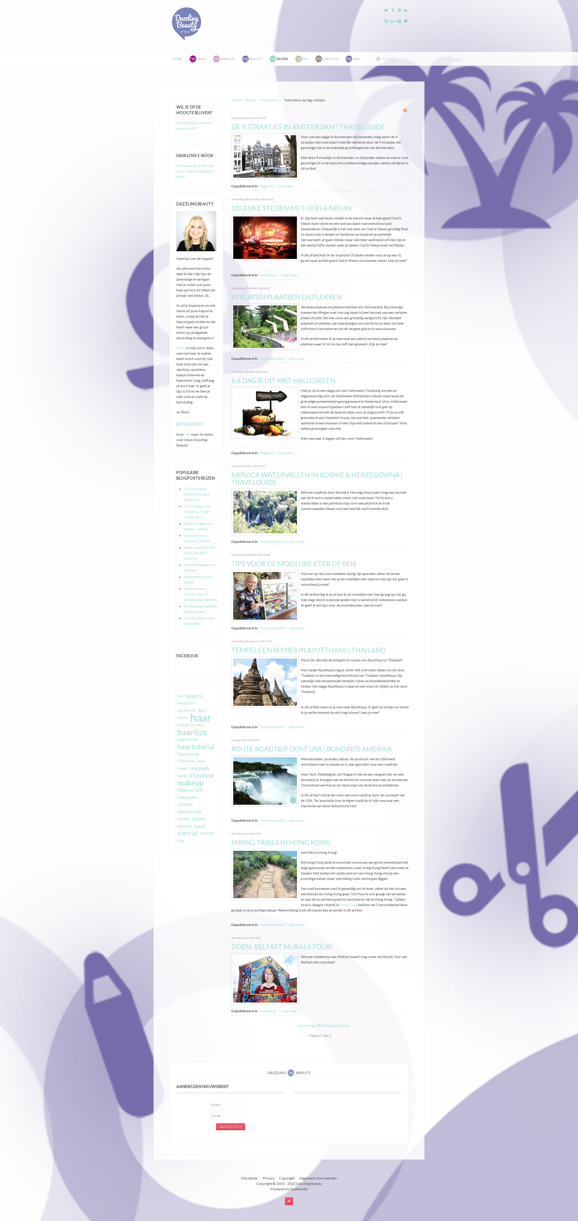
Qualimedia (299, 1189)
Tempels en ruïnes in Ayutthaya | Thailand (308, 650)
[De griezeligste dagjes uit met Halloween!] (265, 412)
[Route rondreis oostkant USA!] (265, 780)
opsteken (185, 804)
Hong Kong (349, 904)
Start (301, 1025)
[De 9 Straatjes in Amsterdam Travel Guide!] (265, 156)
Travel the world (271, 358)
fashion (183, 718)
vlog (180, 840)
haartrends (187, 739)
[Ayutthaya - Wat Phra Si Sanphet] (265, 681)
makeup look (190, 790)
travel (200, 826)
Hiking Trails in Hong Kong (281, 842)
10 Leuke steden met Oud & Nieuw (291, 208)
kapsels (200, 768)
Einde (344, 1025)
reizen (198, 819)
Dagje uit (266, 186)
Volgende (333, 1025)
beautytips (186, 703)
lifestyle (201, 775)
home (201, 761)
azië (180, 696)
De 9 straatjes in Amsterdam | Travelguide (308, 127)
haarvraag (188, 754)
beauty (194, 696)
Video (181, 348)
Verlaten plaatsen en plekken (286, 297)
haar (200, 717)
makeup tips (187, 797)
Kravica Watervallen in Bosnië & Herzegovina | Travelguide (317, 478)
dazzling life (186, 710)
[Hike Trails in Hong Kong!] (265, 874)
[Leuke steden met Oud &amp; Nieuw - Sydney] (265, 237)
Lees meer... (286, 186)
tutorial (187, 833)
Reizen (251, 100)
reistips (183, 818)
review (184, 826)
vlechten (207, 833)
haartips (192, 732)
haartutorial (196, 746)
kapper (183, 768)
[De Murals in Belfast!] (265, 978)
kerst (182, 775)
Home (177, 59)
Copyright (287, 1178)
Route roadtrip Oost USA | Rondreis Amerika (311, 749)
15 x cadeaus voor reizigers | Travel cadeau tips (197, 511)
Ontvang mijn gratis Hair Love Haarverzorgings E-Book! (195, 171)
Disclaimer (249, 1178)
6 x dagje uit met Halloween (283, 380)
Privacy (268, 1178)
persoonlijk (189, 811)
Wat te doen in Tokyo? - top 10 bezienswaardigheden (200, 594)
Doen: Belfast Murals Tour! (282, 946)
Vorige (310, 1025)
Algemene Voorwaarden (318, 1178)
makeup (190, 782)
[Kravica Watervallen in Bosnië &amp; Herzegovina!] (265, 511)
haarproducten (189, 725)
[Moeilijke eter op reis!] (265, 595)
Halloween (186, 761)
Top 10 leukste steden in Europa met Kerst (196, 494)
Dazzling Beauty (309, 1183)
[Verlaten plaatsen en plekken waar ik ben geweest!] (265, 326)
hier (187, 434)
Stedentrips (270, 100)
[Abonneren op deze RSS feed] (405, 110)
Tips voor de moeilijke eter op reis (293, 563)
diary (202, 710)
